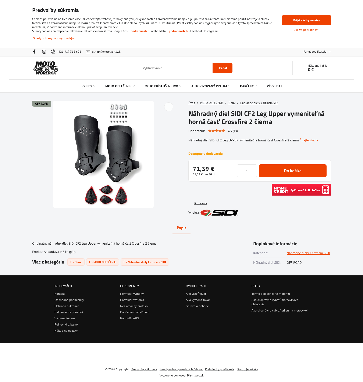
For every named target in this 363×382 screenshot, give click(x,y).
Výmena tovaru (64, 318)
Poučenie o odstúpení (134, 312)
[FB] (35, 51)
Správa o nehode (197, 306)
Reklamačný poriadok (68, 312)
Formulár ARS (129, 318)
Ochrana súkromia (66, 306)
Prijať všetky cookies (306, 20)
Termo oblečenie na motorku (271, 293)
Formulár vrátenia (132, 300)
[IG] (44, 51)
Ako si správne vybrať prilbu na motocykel (279, 310)
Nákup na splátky (66, 330)
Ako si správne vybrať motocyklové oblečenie (275, 302)
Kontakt (59, 293)
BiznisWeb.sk (195, 375)
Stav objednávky (247, 369)
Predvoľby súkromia (144, 369)
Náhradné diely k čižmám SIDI (308, 253)
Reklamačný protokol (134, 306)
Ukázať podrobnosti (306, 30)
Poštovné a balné (66, 324)
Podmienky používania (219, 369)
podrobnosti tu (140, 31)
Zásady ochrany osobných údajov (181, 369)
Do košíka (293, 170)
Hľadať (222, 68)
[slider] (216, 131)
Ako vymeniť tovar (198, 300)
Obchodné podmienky (69, 300)
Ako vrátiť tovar (196, 293)
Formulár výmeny (132, 293)
